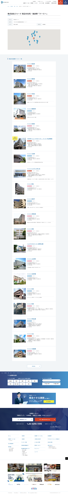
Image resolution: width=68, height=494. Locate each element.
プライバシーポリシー (24, 492)
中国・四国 (16, 384)
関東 (14, 6)
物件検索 (12, 6)
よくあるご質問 (48, 1)
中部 (10, 384)
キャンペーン (37, 448)
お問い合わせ (60, 2)
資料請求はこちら (22, 419)
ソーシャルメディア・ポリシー (33, 492)
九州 (22, 384)
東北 (16, 381)
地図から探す (56, 383)
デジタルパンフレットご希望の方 (53, 439)
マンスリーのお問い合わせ (52, 448)
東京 (17, 6)
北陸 (28, 381)
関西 (34, 381)
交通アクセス (24, 453)
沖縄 (28, 384)
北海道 (10, 381)
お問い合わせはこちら (45, 419)
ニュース (36, 451)
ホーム (8, 6)
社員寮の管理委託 (24, 445)
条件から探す (47, 383)
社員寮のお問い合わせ (52, 446)
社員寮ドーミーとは (11, 439)
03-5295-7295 (35, 424)
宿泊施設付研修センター (25, 448)
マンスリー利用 (24, 442)
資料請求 (65, 2)
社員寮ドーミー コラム (39, 435)
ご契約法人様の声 (38, 439)
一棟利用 (22, 439)
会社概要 (54, 1)
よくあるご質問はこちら (55, 426)
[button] (34, 41)
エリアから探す (11, 448)
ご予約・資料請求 (24, 455)
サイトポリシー (16, 492)
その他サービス (24, 452)
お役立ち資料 (50, 442)
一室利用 (22, 435)
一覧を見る (33, 366)
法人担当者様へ (11, 443)
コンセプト (10, 440)
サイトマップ (10, 492)
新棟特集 (34, 1)
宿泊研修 (23, 451)
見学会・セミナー (40, 1)
